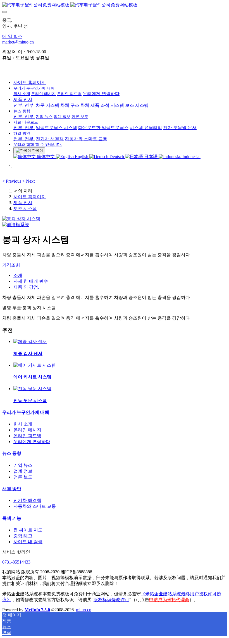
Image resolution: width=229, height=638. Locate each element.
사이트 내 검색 (27, 541)
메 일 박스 (12, 36)
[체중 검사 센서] (30, 341)
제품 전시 (22, 202)
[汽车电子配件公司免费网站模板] (114, 5)
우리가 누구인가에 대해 (25, 412)
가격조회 (11, 265)
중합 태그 (22, 535)
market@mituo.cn (18, 42)
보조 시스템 (25, 208)
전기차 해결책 (27, 500)
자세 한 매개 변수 (30, 281)
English (81, 156)
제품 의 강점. (26, 287)
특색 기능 (11, 518)
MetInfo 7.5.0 (37, 609)
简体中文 (46, 156)
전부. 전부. (24, 105)
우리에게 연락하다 (31, 441)
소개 (17, 275)
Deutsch (116, 156)
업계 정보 (22, 471)
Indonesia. (191, 156)
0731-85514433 (16, 562)
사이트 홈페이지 (29, 82)
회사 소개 (22, 424)
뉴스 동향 (11, 453)
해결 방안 (11, 488)
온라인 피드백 (27, 435)
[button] (12, 181)
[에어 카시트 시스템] (34, 365)
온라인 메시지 (27, 429)
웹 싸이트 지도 (27, 530)
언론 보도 (22, 477)
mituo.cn (83, 609)
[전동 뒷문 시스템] (32, 388)
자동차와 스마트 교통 (34, 506)
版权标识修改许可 (111, 599)
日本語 (151, 156)
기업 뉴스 (22, 465)
